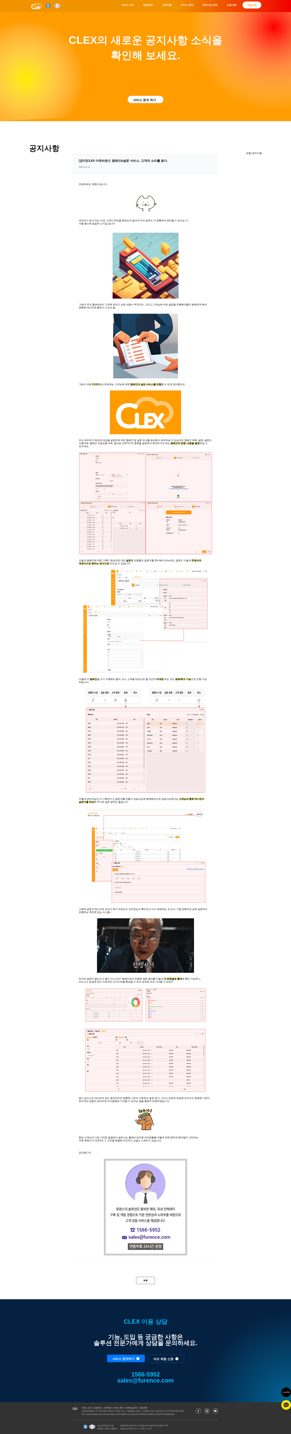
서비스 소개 (127, 5)
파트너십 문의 (210, 5)
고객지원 (167, 5)
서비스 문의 (187, 5)
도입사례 (231, 5)
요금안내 (148, 5)
